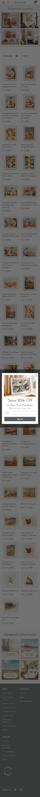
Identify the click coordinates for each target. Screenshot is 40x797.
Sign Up (20, 419)
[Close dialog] (36, 375)
